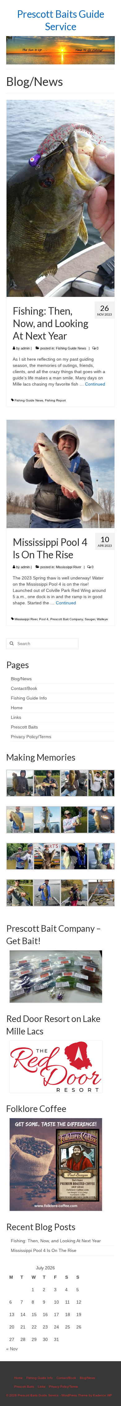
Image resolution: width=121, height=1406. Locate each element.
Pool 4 (43, 619)
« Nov (12, 1348)
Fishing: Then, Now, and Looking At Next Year (56, 1240)
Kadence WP (102, 1395)
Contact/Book (24, 688)
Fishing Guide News (71, 348)
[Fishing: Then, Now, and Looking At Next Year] (60, 197)
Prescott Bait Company (66, 619)
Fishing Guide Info (29, 698)
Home (17, 707)
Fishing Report (55, 400)
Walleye (102, 619)
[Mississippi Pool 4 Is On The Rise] (60, 473)
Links (16, 717)
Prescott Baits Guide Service (60, 20)
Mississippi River (68, 567)
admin (25, 348)
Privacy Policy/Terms (31, 736)
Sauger (90, 619)
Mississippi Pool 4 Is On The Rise (43, 1250)
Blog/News (21, 678)
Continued (95, 384)
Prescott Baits (24, 726)
